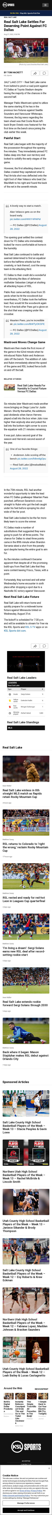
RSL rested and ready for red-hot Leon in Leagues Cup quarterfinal (24, 899)
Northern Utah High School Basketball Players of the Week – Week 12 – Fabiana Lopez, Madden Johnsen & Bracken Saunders (25, 1324)
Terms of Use (24, 1491)
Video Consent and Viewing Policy (16, 1496)
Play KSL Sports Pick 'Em (30, 13)
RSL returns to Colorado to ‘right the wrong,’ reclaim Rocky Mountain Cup (25, 847)
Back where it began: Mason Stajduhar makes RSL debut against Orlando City (26, 1055)
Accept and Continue (26, 1510)
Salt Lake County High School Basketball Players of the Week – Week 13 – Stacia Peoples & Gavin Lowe (25, 1127)
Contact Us (26, 1464)
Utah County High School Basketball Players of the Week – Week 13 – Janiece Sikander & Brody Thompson (26, 1226)
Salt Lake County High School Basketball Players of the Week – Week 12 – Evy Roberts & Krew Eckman (24, 1275)
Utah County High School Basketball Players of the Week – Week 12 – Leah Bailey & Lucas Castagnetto (26, 1372)
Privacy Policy (36, 1491)
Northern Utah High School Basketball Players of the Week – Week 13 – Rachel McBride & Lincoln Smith (24, 1176)
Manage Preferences (26, 1503)
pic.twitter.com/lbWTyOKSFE (29, 324)
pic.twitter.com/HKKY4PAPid (25, 219)
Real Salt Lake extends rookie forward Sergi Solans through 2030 (25, 1003)
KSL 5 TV (30, 627)
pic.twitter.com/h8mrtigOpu (31, 458)
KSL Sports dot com (15, 630)
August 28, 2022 (19, 468)
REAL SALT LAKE (10, 17)
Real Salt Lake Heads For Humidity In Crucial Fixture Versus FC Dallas (31, 388)
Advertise (26, 1461)
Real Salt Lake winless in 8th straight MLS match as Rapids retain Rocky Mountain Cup (22, 794)
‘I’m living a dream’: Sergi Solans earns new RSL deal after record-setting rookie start (24, 951)
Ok (49, 1468)
